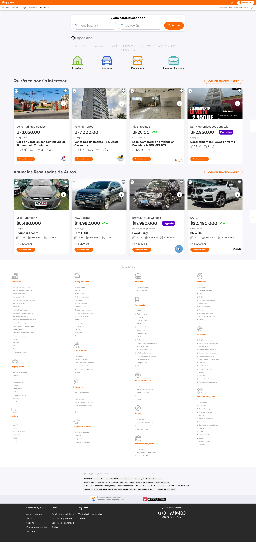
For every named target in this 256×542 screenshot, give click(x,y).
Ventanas (16, 398)
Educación (78, 387)
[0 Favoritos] (74, 91)
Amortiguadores (81, 303)
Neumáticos (79, 326)
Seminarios (79, 409)
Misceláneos (203, 346)
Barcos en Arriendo (82, 359)
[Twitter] (172, 513)
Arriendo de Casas (20, 310)
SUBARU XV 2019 (183, 486)
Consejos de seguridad (236, 8)
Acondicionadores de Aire (146, 356)
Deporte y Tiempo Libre (145, 422)
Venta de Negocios (206, 418)
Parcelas (16, 342)
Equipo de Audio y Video (146, 327)
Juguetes (78, 439)
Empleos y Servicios (29, 8)
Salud (201, 438)
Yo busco (78, 372)
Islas (14, 346)
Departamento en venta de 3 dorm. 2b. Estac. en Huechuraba (105, 482)
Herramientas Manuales (207, 353)
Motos (77, 290)
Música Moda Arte (143, 380)
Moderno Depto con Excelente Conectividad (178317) (155, 486)
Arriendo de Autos (82, 297)
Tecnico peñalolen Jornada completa (148, 479)
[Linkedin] (177, 513)
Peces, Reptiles (204, 307)
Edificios (16, 339)
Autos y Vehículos (81, 281)
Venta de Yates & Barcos (84, 369)
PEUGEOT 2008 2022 (125, 486)
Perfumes (16, 435)
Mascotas (201, 281)
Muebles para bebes (82, 442)
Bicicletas (140, 419)
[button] (63, 103)
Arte (138, 386)
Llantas (77, 329)
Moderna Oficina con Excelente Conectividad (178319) (149, 482)
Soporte (30, 522)
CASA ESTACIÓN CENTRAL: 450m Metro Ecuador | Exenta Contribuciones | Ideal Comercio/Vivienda (119, 489)
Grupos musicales (143, 396)
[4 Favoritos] (16, 91)
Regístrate (31, 531)
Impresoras (141, 330)
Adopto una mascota (207, 316)
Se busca (16, 392)
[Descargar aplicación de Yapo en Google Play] (161, 499)
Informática (141, 324)
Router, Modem (142, 346)
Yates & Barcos (80, 350)
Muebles (16, 385)
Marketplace (44, 8)
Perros (201, 310)
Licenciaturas (80, 399)
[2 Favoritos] (132, 91)
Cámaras (140, 317)
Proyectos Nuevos (19, 352)
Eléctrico (202, 363)
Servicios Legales (205, 441)
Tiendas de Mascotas (207, 300)
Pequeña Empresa (205, 412)
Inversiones (203, 402)
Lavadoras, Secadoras (145, 359)
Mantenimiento (204, 379)
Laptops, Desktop (143, 333)
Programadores (204, 428)
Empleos (139, 281)
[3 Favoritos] (16, 182)
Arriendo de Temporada (22, 323)
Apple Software (142, 314)
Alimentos (202, 287)
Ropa (15, 441)
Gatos (201, 294)
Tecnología (140, 305)
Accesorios (79, 300)
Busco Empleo (142, 290)
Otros (15, 401)
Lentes (15, 428)
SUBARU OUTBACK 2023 (166, 489)
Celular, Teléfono (143, 320)
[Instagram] (166, 513)
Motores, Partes (81, 323)
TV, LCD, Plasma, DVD (144, 350)
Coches (78, 436)
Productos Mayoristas (207, 409)
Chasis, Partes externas (83, 310)
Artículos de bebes (82, 432)
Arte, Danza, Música (82, 393)
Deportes (139, 413)
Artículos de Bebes (20, 372)
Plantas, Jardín (18, 382)
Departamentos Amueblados (23, 326)
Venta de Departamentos (22, 290)
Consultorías (203, 422)
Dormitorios (17, 389)
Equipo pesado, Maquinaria (85, 313)
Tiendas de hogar (19, 395)
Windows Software (144, 353)
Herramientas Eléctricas (207, 350)
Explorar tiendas (223, 8)
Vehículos (15, 8)
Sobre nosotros (34, 514)
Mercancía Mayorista (144, 444)
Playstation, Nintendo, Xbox (147, 343)
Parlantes (140, 340)
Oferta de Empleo (143, 287)
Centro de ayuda (249, 8)
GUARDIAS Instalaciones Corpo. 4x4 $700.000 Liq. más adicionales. (108, 479)
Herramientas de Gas (206, 356)
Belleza (15, 416)
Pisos (15, 379)
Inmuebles (6, 8)
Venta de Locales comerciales (24, 300)
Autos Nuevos (80, 294)
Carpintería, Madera (206, 340)
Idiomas (78, 396)
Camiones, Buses (81, 307)
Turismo (202, 444)
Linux (139, 337)
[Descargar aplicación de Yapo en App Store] (152, 499)
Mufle (77, 320)
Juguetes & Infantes (82, 427)
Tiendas (82, 518)
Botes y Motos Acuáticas (84, 363)
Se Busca (78, 333)
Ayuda (29, 518)
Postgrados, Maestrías (83, 406)
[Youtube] (183, 513)
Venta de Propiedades (21, 287)
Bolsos (15, 422)
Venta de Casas (19, 294)
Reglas (55, 527)
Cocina (15, 376)
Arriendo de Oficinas (20, 316)
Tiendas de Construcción (208, 382)
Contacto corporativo (37, 527)
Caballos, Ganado (205, 290)
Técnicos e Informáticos (84, 402)
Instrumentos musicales (145, 389)
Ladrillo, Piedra (204, 366)
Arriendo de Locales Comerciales (25, 320)
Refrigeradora (142, 363)
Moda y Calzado (19, 432)
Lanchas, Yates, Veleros (83, 366)
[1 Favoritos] (190, 91)
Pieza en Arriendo (19, 336)
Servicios (202, 372)
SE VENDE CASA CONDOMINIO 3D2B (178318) (99, 486)
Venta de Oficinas (19, 297)
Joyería (15, 425)
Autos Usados (80, 287)
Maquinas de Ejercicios (145, 426)
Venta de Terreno (19, 303)
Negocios (16, 349)
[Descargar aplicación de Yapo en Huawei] (145, 499)
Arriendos (16, 307)
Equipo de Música (81, 316)
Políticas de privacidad (62, 518)
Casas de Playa (18, 329)
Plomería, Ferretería (206, 369)
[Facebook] (160, 513)
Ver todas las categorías (90, 514)
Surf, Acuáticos (142, 429)
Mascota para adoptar (207, 313)
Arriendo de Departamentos (23, 313)
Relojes (15, 438)
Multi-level (202, 406)
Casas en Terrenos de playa (23, 333)
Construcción (203, 334)
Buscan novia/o (204, 303)
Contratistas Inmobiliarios (208, 343)
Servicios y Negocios (206, 396)
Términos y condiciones (63, 514)
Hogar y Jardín (18, 367)
